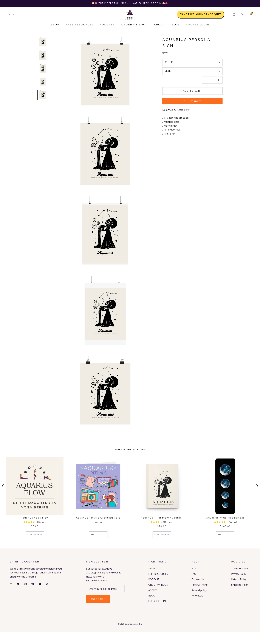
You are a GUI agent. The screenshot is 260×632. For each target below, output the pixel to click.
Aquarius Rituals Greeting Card (98, 517)
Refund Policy (238, 579)
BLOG (176, 24)
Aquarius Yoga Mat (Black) (225, 517)
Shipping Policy (239, 584)
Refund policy (199, 590)
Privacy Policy (238, 574)
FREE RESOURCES (80, 24)
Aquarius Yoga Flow (35, 517)
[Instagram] (25, 583)
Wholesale (197, 595)
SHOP (55, 24)
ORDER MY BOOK (134, 24)
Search (195, 568)
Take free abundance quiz (200, 14)
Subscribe (98, 599)
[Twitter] (18, 583)
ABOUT (159, 24)
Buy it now (192, 101)
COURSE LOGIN (197, 24)
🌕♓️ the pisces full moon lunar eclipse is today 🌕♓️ (130, 3)
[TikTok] (47, 583)
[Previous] (3, 486)
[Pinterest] (32, 583)
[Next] (257, 486)
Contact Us (198, 579)
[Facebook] (11, 583)
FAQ (194, 574)
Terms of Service (240, 568)
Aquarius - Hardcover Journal (162, 517)
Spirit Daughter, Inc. (133, 624)
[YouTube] (40, 583)
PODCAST (107, 24)
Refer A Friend (199, 584)
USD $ (11, 14)
